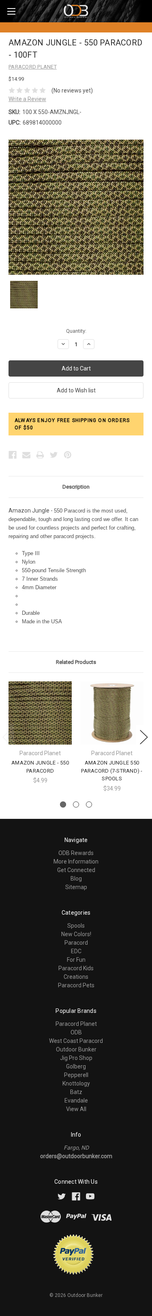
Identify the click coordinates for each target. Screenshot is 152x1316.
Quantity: (76, 331)
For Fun (76, 959)
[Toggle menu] (11, 11)
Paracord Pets (76, 985)
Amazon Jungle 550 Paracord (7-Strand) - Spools (111, 771)
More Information (76, 861)
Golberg (76, 1066)
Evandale (76, 1100)
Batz (76, 1092)
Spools (76, 925)
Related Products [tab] (76, 662)
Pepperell (76, 1075)
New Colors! (76, 934)
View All (76, 1109)
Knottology (76, 1083)
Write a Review (27, 99)
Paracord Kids (76, 968)
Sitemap (76, 887)
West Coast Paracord (76, 1041)
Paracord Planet (76, 1024)
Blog (76, 878)
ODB (76, 1032)
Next (144, 737)
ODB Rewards (76, 853)
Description (76, 487)
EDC (76, 951)
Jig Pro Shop (76, 1058)
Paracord (76, 942)
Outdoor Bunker (76, 1049)
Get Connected (76, 870)
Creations (76, 977)
